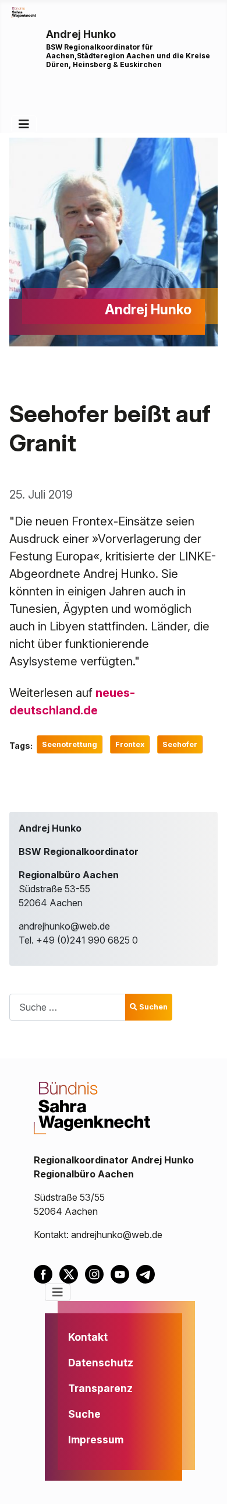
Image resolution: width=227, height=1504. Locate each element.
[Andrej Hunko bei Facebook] (46, 1273)
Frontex (129, 744)
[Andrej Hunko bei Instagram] (98, 1273)
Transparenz (100, 1388)
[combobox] (67, 1007)
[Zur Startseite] (23, 11)
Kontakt (88, 1337)
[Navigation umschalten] (24, 124)
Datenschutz (100, 1362)
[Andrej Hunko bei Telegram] (147, 1273)
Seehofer (179, 744)
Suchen (153, 1006)
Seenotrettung (69, 744)
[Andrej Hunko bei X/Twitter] (72, 1273)
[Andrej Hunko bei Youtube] (123, 1273)
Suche (84, 1414)
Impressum (95, 1439)
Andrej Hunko (81, 34)
